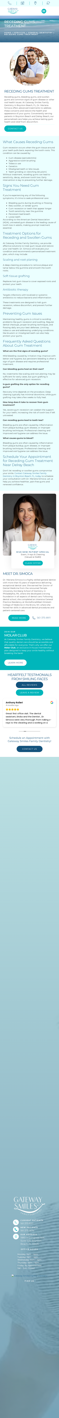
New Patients (29, 1227)
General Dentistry (40, 33)
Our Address (28, 1234)
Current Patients (31, 1220)
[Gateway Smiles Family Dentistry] (29, 1276)
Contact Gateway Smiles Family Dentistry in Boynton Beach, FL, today (25, 474)
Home (7, 33)
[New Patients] (16, 1229)
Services (19, 33)
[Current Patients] (16, 1222)
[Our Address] (16, 1236)
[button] (44, 11)
